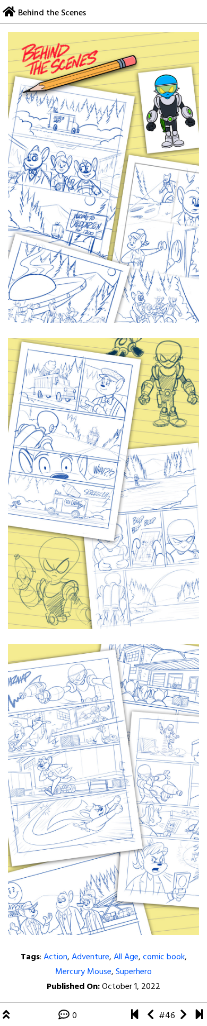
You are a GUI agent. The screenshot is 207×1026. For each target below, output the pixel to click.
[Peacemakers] (150, 1016)
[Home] (9, 13)
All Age (126, 957)
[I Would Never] (199, 1016)
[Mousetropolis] (134, 1016)
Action (55, 957)
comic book (164, 957)
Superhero (134, 972)
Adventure (90, 957)
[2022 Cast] (183, 1016)
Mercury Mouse (83, 972)
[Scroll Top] (6, 1016)
